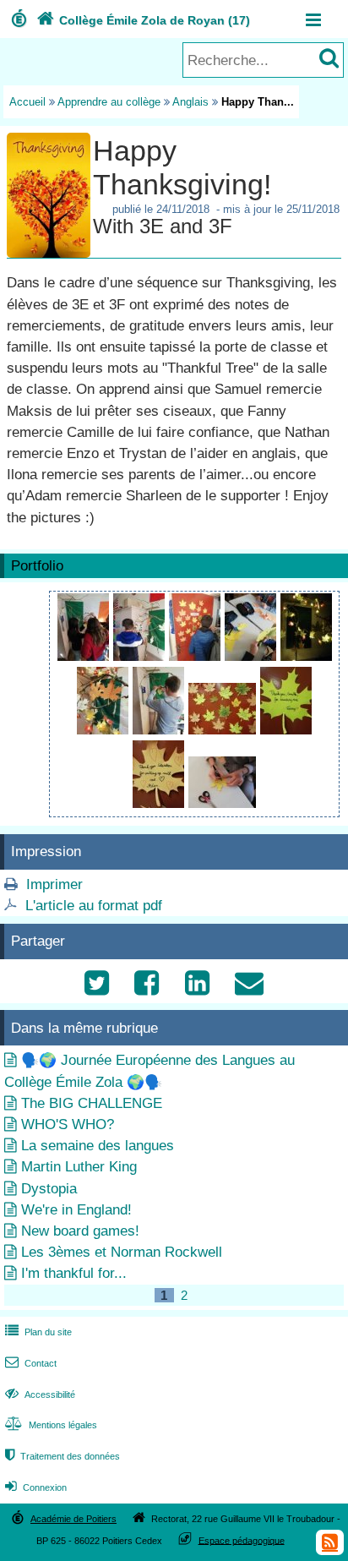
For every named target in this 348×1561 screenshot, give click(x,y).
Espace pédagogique (241, 1540)
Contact (31, 1363)
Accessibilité (40, 1394)
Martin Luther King (79, 1167)
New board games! (80, 1231)
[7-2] (306, 656)
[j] (252, 656)
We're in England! (76, 1210)
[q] (85, 656)
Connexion (36, 1487)
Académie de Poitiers (73, 1519)
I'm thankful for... (74, 1273)
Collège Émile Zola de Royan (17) (143, 20)
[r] (197, 656)
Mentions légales (51, 1425)
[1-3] (160, 730)
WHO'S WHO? (67, 1124)
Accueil (27, 102)
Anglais (190, 102)
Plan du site (38, 1332)
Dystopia (49, 1189)
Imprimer (54, 884)
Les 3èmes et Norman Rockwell (121, 1252)
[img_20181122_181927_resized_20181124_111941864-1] (105, 730)
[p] (141, 656)
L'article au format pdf (93, 906)
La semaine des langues (97, 1146)
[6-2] (224, 730)
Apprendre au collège (108, 102)
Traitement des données (62, 1456)
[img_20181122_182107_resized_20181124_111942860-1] (160, 803)
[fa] (286, 730)
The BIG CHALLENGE (91, 1103)
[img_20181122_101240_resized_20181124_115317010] (222, 803)
